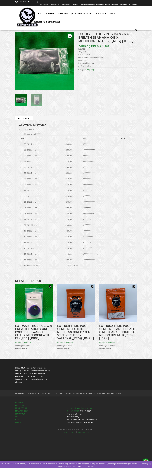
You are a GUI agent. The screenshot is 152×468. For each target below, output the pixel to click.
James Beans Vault (81, 14)
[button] (70, 36)
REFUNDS (19, 422)
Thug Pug (90, 69)
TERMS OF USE (83, 432)
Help (112, 14)
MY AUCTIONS (21, 408)
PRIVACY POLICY (69, 432)
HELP (17, 419)
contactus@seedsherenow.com (79, 408)
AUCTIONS (19, 405)
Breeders (100, 14)
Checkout (75, 4)
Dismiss (91, 466)
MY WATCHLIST (21, 411)
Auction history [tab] (24, 118)
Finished (63, 14)
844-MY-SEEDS (73, 411)
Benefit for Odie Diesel (46, 22)
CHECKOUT (19, 416)
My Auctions (44, 4)
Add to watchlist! (24, 343)
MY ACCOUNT (20, 414)
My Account (66, 4)
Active (37, 14)
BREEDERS (19, 402)
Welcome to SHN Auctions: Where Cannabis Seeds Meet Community (104, 4)
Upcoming (49, 14)
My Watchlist (55, 4)
